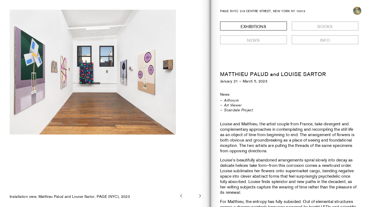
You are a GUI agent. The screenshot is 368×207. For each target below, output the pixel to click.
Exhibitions (253, 26)
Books (324, 26)
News (253, 40)
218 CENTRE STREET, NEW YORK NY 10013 (272, 11)
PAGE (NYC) (229, 11)
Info (325, 40)
